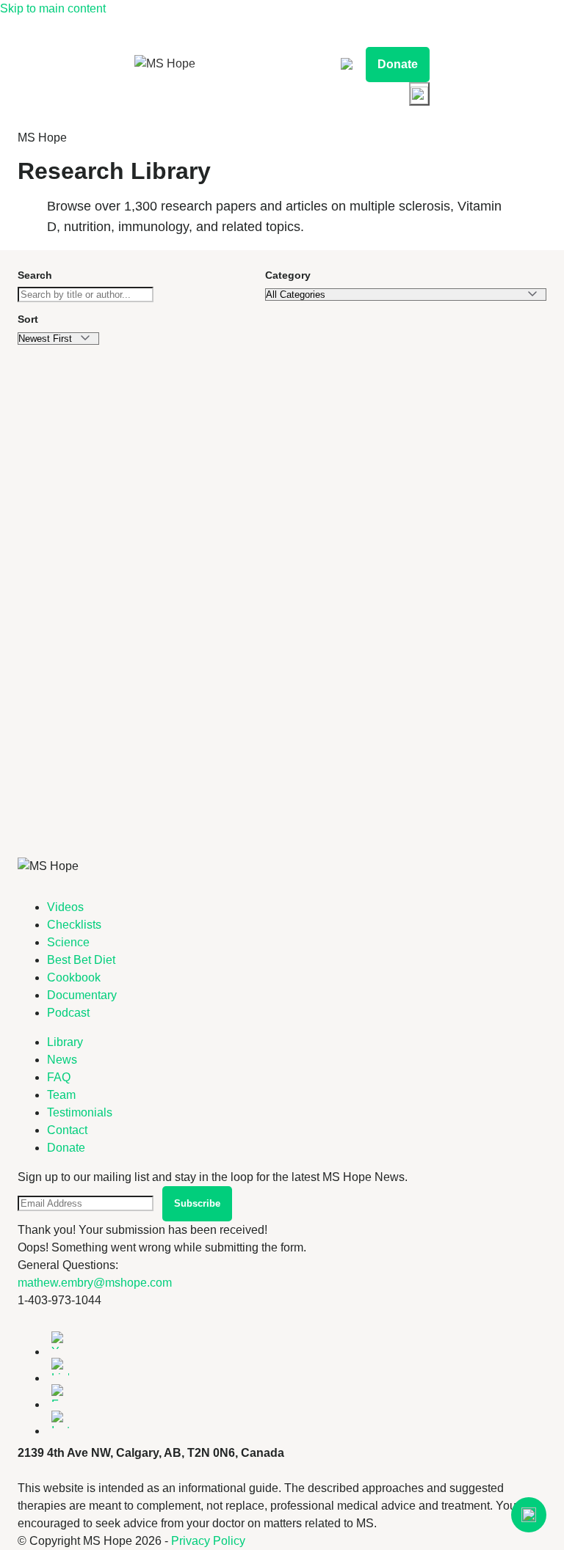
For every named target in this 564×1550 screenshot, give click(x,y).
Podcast (68, 1012)
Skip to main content (53, 8)
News (62, 1059)
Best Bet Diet (81, 960)
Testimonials (79, 1112)
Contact (67, 1130)
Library (65, 1042)
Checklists (74, 924)
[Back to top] (528, 1514)
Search (35, 275)
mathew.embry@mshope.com (95, 1282)
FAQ (58, 1077)
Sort (28, 319)
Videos (65, 907)
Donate (397, 64)
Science (68, 942)
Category (288, 275)
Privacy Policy (208, 1541)
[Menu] (419, 94)
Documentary (82, 995)
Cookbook (74, 977)
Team (61, 1095)
